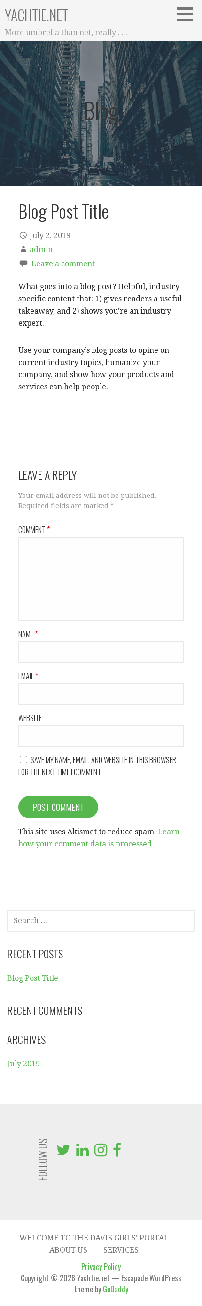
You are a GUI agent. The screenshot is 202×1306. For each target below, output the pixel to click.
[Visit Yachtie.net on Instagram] (100, 1152)
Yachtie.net (36, 14)
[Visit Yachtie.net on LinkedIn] (82, 1152)
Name (28, 634)
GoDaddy (115, 1289)
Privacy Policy (101, 1266)
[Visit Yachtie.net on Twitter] (63, 1152)
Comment (34, 529)
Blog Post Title (32, 978)
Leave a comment (63, 263)
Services (121, 1250)
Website (30, 717)
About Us (68, 1250)
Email (28, 676)
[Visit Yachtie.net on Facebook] (117, 1152)
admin (41, 249)
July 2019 (23, 1063)
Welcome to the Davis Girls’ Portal (94, 1237)
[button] (188, 14)
